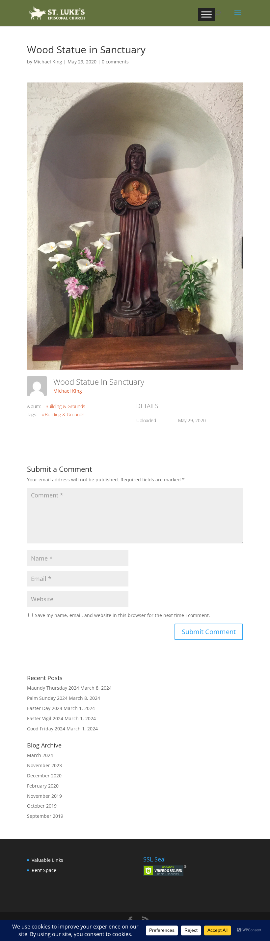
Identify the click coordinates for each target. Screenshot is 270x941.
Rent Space (44, 870)
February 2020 (43, 786)
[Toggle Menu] (206, 14)
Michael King (48, 61)
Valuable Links (47, 860)
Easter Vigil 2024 (45, 718)
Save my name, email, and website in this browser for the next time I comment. (122, 615)
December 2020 (44, 775)
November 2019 (44, 796)
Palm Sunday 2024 (47, 698)
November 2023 (44, 765)
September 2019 (45, 816)
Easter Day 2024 (44, 708)
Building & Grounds (65, 406)
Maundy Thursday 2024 (53, 688)
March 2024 (40, 755)
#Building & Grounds (63, 414)
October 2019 (42, 806)
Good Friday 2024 (46, 728)
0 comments (115, 61)
